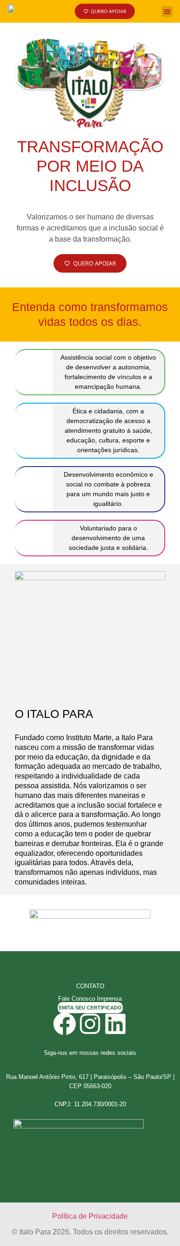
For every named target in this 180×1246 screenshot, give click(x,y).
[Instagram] (90, 1023)
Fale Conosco (76, 998)
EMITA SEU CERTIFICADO (90, 1007)
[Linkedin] (115, 1023)
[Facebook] (64, 1023)
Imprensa (109, 998)
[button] (167, 11)
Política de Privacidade (90, 1216)
